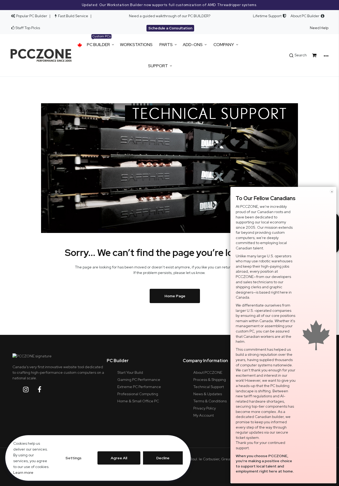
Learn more (23, 472)
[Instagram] (30, 389)
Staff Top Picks (27, 27)
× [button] (332, 192)
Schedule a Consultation (170, 28)
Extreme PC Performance (139, 386)
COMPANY (223, 44)
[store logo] (41, 55)
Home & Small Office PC (138, 401)
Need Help (319, 27)
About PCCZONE (207, 372)
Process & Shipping (209, 379)
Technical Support (208, 386)
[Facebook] (44, 389)
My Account (203, 415)
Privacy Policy (204, 408)
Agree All (119, 458)
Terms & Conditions (210, 401)
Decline (163, 458)
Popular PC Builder (31, 16)
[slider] (169, 5)
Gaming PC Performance (138, 379)
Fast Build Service (73, 16)
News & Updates (207, 394)
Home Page (174, 296)
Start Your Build (130, 372)
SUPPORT (158, 66)
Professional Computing (137, 394)
